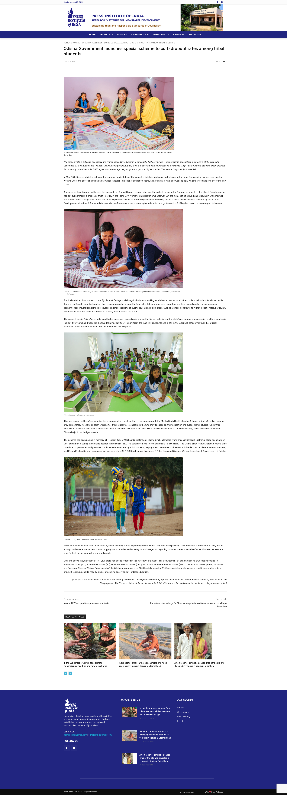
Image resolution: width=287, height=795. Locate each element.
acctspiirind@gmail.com (75, 735)
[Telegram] (132, 69)
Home (66, 43)
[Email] (119, 69)
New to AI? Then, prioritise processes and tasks (86, 603)
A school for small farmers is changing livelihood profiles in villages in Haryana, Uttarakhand (155, 734)
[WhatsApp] (105, 69)
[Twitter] (91, 69)
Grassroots (77, 43)
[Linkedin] (112, 69)
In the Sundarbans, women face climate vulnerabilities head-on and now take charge (154, 711)
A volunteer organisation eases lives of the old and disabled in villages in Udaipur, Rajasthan (154, 758)
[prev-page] (65, 673)
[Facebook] (217, 2)
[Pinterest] (98, 69)
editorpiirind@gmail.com (100, 735)
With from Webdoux (214, 792)
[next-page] (70, 673)
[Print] (126, 69)
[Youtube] (221, 2)
